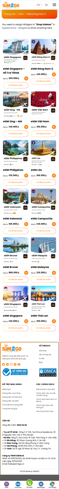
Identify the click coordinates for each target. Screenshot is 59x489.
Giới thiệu (43, 351)
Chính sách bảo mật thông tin (44, 407)
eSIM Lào (36, 170)
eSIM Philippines (13, 170)
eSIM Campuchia (41, 218)
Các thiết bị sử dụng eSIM (12, 405)
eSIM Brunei (10, 267)
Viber (6, 487)
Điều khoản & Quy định (45, 389)
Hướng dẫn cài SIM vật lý (12, 397)
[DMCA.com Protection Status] (48, 372)
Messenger (41, 487)
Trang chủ (9, 14)
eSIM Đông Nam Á (36, 14)
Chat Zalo (18, 487)
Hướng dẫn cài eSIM (10, 401)
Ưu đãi (41, 358)
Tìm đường (52, 487)
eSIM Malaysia (40, 267)
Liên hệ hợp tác (45, 355)
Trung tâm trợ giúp (9, 409)
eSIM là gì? (6, 389)
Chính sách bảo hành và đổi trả (46, 400)
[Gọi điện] (29, 483)
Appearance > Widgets (14, 28)
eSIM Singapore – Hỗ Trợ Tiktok (14, 71)
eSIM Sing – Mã (12, 121)
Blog (41, 362)
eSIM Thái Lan (39, 316)
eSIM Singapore (13, 316)
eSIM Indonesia (12, 218)
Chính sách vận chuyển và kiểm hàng (46, 394)
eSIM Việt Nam (40, 121)
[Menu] (54, 4)
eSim (21, 14)
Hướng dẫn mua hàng (11, 393)
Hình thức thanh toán (45, 411)
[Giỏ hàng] (46, 5)
